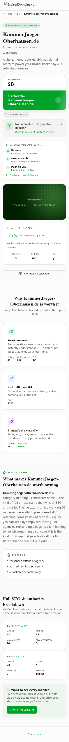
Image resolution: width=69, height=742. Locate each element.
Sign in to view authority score (29, 235)
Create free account (22, 710)
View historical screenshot (37, 273)
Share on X (34, 734)
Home (9, 13)
